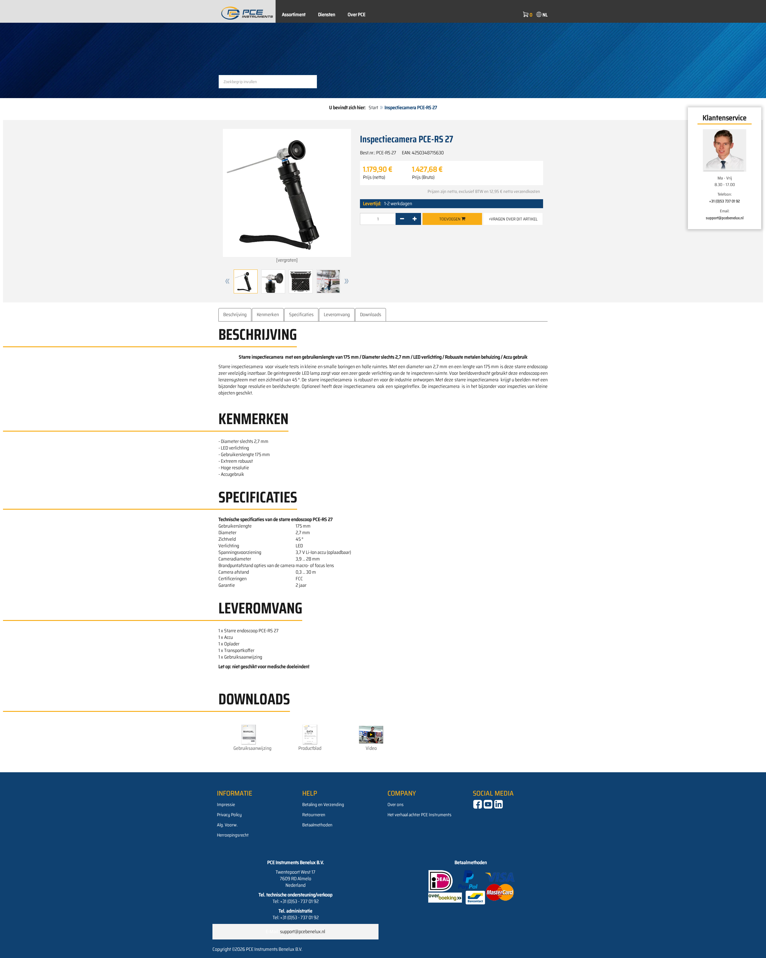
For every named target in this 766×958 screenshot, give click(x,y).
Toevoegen (450, 219)
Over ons (395, 804)
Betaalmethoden (317, 824)
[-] (402, 219)
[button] (227, 281)
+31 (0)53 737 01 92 (724, 201)
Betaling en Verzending (323, 804)
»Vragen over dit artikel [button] (513, 219)
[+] (414, 219)
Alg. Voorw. (227, 824)
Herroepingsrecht (233, 835)
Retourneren (313, 814)
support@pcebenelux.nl (725, 218)
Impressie (226, 804)
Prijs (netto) (374, 177)
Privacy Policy (229, 814)
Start (373, 107)
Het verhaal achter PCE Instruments (419, 814)
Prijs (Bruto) (423, 177)
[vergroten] (287, 260)
